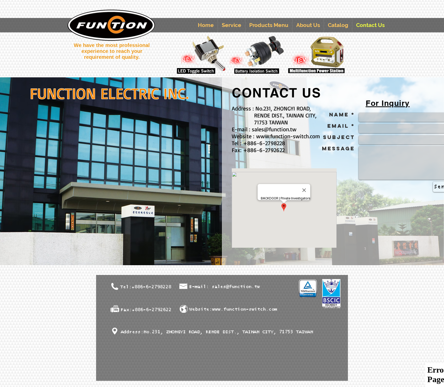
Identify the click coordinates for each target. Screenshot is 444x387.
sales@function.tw (274, 129)
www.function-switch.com (288, 136)
